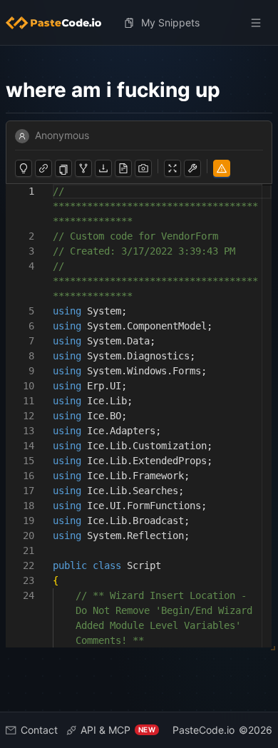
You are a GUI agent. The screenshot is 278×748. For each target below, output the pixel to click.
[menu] (139, 23)
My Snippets (170, 22)
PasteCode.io (204, 730)
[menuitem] (59, 23)
